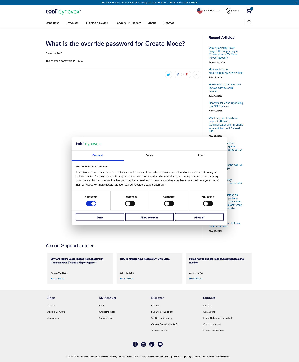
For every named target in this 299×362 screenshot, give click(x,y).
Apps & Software (56, 311)
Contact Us (209, 311)
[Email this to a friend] (196, 74)
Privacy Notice (117, 356)
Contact (169, 23)
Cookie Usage (179, 356)
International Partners (214, 330)
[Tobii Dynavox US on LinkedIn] (152, 345)
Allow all (199, 217)
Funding (207, 305)
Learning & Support (128, 23)
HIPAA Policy (208, 356)
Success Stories (159, 330)
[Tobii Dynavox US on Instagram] (143, 345)
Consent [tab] (97, 155)
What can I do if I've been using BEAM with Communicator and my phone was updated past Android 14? (226, 124)
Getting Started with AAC (164, 324)
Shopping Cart (107, 311)
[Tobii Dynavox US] (63, 12)
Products (72, 23)
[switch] (130, 203)
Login (102, 305)
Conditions (52, 23)
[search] (249, 22)
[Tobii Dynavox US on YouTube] (160, 345)
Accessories (53, 317)
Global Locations (212, 324)
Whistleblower (222, 356)
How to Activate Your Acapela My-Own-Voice (225, 71)
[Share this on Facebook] (178, 74)
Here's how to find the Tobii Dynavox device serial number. (225, 88)
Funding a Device (97, 23)
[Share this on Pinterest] (187, 74)
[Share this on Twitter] (168, 74)
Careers (155, 305)
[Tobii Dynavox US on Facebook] (135, 345)
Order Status (105, 317)
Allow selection (149, 217)
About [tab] (201, 155)
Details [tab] (149, 155)
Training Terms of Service (159, 356)
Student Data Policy (135, 356)
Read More (57, 278)
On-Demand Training (162, 317)
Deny (100, 217)
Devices (51, 305)
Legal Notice (194, 356)
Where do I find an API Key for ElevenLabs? (224, 225)
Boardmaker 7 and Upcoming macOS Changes (226, 104)
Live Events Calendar (162, 311)
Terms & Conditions (99, 356)
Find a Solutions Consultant (217, 317)
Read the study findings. (184, 2)
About (152, 23)
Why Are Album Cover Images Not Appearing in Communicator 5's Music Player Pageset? (223, 52)
